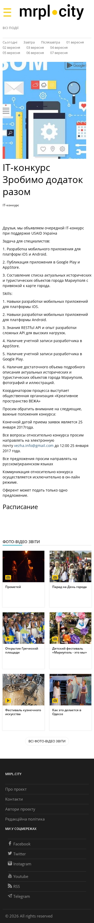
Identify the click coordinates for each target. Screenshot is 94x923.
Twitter (19, 853)
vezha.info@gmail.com (34, 445)
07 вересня (59, 52)
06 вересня (35, 52)
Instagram (22, 863)
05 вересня (11, 52)
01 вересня (75, 42)
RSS (16, 886)
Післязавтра (50, 42)
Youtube (20, 876)
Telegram (21, 896)
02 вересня (11, 47)
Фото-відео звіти (21, 541)
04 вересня (59, 47)
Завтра (29, 42)
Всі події (11, 27)
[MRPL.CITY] (52, 12)
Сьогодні (10, 42)
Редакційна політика (25, 819)
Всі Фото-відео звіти (47, 741)
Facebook (22, 843)
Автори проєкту (20, 809)
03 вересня (35, 47)
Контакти (14, 799)
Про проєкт (16, 789)
